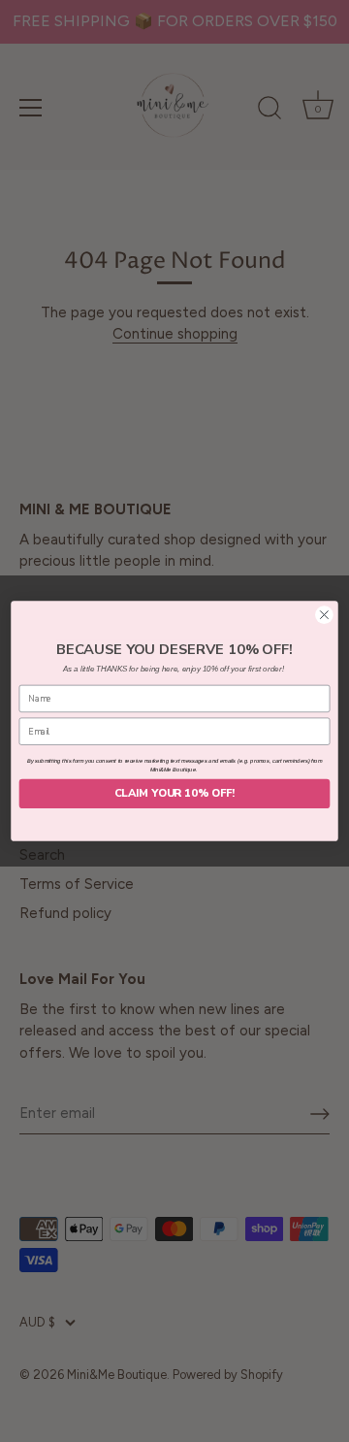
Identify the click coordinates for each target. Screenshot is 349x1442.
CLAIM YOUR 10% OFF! (174, 793)
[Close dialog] (324, 615)
